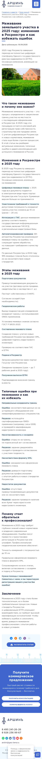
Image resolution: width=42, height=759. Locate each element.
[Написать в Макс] (14, 738)
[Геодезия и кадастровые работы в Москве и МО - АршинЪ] (21, 721)
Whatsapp (3, 738)
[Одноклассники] (15, 638)
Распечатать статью (24, 645)
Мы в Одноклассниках (21, 738)
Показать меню (36, 4)
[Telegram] (20, 638)
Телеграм (6, 738)
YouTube (17, 738)
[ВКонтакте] (11, 638)
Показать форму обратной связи (37, 754)
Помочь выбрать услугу (21, 704)
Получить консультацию (21, 698)
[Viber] (24, 638)
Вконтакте (10, 738)
